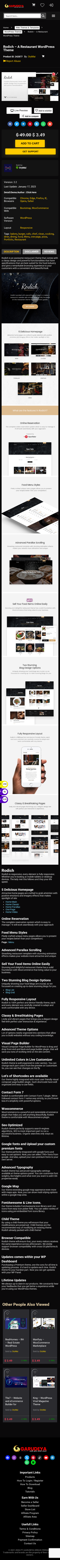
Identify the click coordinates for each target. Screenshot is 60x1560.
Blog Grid (10, 992)
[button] (53, 15)
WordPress (26, 218)
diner (6, 236)
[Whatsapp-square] (33, 1462)
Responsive (26, 227)
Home (5, 28)
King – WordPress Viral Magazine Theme (42, 1401)
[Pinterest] (33, 1457)
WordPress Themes (12, 32)
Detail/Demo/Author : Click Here (20, 192)
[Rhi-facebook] (7, 1457)
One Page (10, 909)
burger (21, 233)
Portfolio (8, 239)
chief (34, 233)
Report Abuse (13, 61)
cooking (49, 233)
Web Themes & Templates (27, 28)
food (20, 236)
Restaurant (20, 239)
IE (46, 198)
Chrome (24, 198)
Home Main (11, 902)
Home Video (12, 912)
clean (41, 233)
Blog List (10, 990)
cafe (28, 233)
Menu (27, 236)
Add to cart (30, 143)
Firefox (40, 198)
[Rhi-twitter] (26, 1457)
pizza (44, 236)
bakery (13, 233)
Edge (32, 198)
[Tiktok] (39, 1457)
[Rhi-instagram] (14, 1457)
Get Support (31, 151)
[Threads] (20, 1457)
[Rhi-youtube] (46, 1457)
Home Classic (12, 904)
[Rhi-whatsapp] (26, 1462)
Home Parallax (13, 907)
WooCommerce (40, 208)
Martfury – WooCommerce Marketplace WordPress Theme (41, 1346)
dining (13, 236)
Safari (31, 201)
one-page (36, 236)
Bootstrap (25, 208)
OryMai (32, 56)
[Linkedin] (52, 1457)
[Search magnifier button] (43, 16)
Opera (23, 201)
